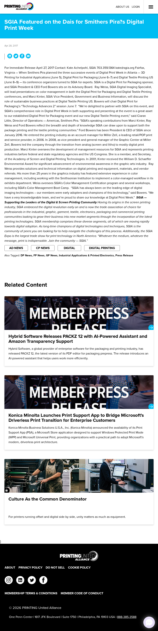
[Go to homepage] (79, 556)
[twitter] (32, 580)
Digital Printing (102, 248)
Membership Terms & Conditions (31, 593)
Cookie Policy (79, 567)
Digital (69, 248)
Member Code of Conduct (82, 593)
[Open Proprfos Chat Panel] (149, 622)
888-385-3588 (126, 617)
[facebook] (43, 580)
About (10, 567)
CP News (43, 248)
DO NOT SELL (55, 567)
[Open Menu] (151, 6)
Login (136, 6)
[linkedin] (20, 580)
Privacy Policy (30, 567)
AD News (16, 248)
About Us (122, 6)
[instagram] (9, 580)
